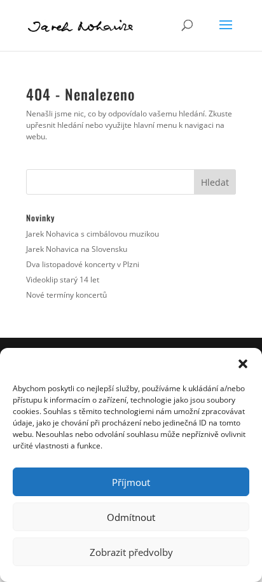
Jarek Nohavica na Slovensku (76, 249)
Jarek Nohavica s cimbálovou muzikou (92, 233)
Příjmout (131, 482)
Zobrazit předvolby (131, 552)
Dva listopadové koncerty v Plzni (82, 264)
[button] (243, 363)
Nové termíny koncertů (66, 294)
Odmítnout (131, 517)
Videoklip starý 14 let (62, 279)
